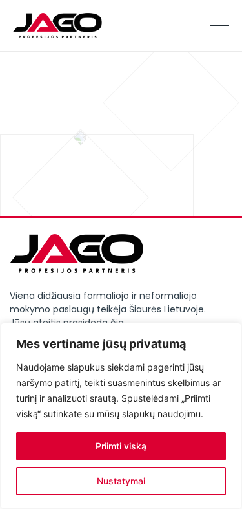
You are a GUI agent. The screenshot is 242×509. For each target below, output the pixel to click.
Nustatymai (121, 480)
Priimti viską (121, 445)
